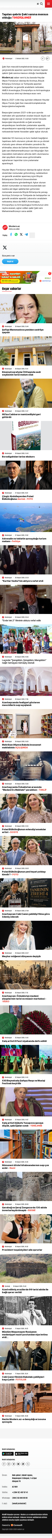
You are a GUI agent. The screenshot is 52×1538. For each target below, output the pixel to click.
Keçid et (10, 261)
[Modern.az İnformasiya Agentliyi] (11, 1443)
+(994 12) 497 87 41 (20, 1492)
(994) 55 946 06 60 (20, 1497)
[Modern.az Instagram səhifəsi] (9, 1464)
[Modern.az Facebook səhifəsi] (4, 1464)
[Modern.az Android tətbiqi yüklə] (8, 1454)
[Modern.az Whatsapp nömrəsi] (23, 1464)
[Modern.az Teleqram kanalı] (13, 1464)
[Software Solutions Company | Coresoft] (16, 1525)
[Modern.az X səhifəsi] (28, 1464)
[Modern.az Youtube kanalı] (18, 1464)
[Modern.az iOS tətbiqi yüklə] (21, 1454)
